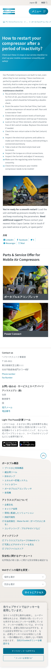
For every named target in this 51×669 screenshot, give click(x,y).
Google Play (27, 444)
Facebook (23, 239)
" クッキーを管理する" (23, 658)
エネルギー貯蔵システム (16, 480)
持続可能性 (10, 517)
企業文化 (9, 504)
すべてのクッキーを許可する (23, 651)
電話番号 (6, 411)
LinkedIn (9, 239)
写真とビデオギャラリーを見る (19, 544)
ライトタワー (11, 484)
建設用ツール (11, 472)
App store (10, 444)
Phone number (8, 374)
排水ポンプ (10, 476)
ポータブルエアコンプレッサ (18, 488)
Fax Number (7, 377)
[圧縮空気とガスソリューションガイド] (26, 22)
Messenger (10, 243)
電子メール (7, 407)
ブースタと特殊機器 (14, 468)
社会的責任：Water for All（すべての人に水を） (25, 522)
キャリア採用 (11, 508)
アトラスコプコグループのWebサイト (22, 540)
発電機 (8, 492)
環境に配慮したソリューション (19, 513)
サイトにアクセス (34, 592)
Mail (23, 243)
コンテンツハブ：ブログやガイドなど (22, 528)
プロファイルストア (14, 548)
